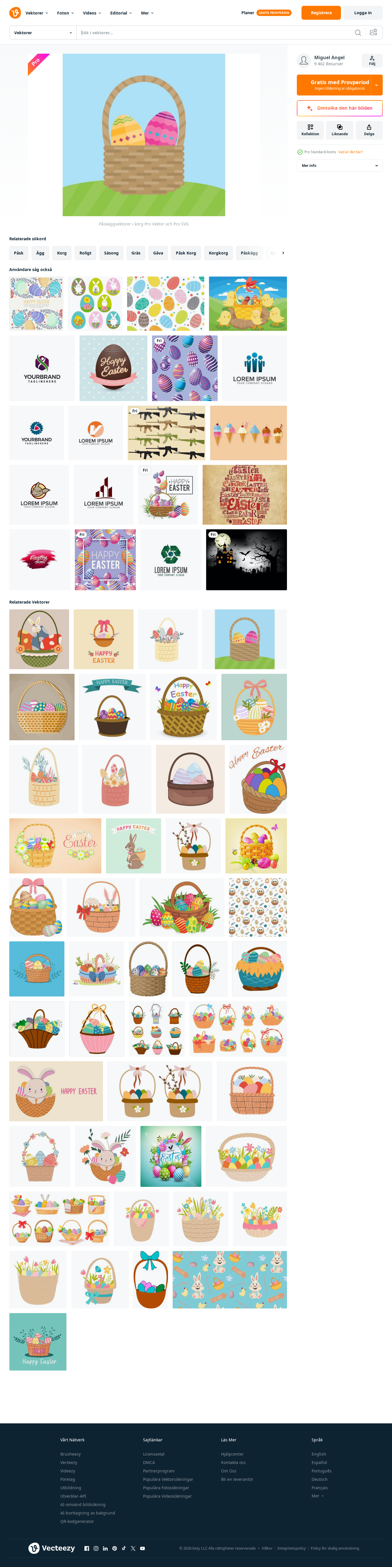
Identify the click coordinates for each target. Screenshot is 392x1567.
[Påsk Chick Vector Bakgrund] (248, 304)
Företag (67, 1479)
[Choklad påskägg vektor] (113, 368)
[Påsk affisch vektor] (245, 495)
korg (62, 253)
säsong (111, 253)
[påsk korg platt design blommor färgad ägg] (117, 779)
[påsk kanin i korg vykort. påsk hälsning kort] (56, 1091)
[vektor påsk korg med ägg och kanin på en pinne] (39, 639)
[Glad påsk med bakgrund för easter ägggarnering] (105, 559)
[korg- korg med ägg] (148, 968)
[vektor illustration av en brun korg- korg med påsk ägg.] (190, 779)
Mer (145, 13)
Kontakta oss (233, 1462)
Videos (89, 13)
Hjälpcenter (232, 1454)
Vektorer (34, 13)
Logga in (363, 12)
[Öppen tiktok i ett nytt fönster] (124, 1548)
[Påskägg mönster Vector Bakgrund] (165, 304)
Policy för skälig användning (335, 1548)
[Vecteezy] (15, 13)
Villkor (267, 1548)
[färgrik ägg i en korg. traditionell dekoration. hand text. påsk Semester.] (258, 779)
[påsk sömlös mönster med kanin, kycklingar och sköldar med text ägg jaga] (230, 1279)
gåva (158, 253)
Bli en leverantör (237, 1479)
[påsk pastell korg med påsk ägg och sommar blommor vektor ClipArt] (38, 1279)
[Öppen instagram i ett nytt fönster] (96, 1548)
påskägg (249, 253)
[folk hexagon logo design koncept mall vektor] (42, 368)
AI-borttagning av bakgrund (87, 1513)
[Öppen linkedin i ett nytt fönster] (105, 1548)
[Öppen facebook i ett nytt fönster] (86, 1548)
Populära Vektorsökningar (168, 1479)
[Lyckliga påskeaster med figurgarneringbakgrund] (185, 368)
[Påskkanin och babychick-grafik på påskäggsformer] (95, 304)
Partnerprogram (159, 1471)
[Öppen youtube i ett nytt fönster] (142, 1548)
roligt (85, 253)
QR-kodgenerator (77, 1521)
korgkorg (218, 253)
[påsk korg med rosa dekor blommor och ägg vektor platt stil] (260, 1219)
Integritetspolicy (291, 1548)
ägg (40, 253)
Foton (63, 13)
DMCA (149, 1462)
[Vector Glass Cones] (248, 433)
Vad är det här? (350, 151)
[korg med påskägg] (112, 707)
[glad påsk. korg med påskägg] (259, 968)
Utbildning (70, 1487)
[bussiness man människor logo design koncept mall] (254, 368)
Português (322, 1471)
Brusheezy (70, 1454)
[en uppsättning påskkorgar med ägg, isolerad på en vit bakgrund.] (157, 1029)
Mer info (309, 165)
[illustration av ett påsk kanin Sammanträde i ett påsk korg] (105, 1156)
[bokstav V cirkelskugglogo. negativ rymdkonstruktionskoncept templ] (95, 433)
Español (319, 1462)
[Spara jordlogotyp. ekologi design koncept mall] (170, 559)
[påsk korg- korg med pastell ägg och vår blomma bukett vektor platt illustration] (201, 1219)
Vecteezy (68, 1462)
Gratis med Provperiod (340, 85)
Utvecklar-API (73, 1496)
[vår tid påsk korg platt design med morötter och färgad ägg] (43, 779)
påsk (19, 253)
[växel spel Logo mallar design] (36, 433)
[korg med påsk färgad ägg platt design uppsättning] (168, 639)
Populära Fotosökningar (166, 1487)
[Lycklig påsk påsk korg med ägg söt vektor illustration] (254, 707)
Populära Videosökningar (167, 1496)
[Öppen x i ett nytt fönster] (133, 1548)
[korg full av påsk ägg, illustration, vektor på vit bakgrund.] (150, 1279)
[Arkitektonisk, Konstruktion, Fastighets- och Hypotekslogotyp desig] (103, 495)
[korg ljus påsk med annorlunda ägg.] (36, 968)
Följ (372, 63)
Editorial (118, 13)
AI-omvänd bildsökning (83, 1504)
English (319, 1454)
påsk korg (186, 253)
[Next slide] (278, 253)
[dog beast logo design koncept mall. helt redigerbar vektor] (39, 495)
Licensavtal (154, 1454)
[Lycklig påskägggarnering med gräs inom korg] (168, 495)
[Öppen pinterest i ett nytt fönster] (114, 1548)
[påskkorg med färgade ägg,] (97, 1029)
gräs (135, 253)
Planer (247, 12)
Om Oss (228, 1471)
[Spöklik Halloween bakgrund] (246, 559)
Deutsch (320, 1479)
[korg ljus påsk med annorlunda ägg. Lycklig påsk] (37, 1342)
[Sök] (358, 32)
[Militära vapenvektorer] (166, 433)
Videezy (67, 1471)
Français (320, 1487)
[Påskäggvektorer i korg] (245, 639)
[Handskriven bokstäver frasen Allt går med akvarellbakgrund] (39, 559)
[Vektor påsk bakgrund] (36, 304)
